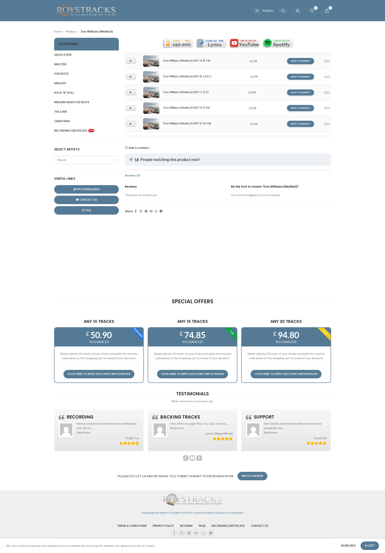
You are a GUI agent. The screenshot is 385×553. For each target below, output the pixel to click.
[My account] (297, 11)
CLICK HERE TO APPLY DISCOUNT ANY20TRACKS (286, 374)
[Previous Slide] (186, 458)
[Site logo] (86, 10)
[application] (131, 61)
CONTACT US (88, 199)
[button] (83, 432)
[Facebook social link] (135, 211)
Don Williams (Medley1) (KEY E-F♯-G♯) (187, 123)
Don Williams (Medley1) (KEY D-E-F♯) (186, 107)
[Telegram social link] (161, 211)
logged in (253, 195)
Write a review (252, 475)
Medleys (71, 31)
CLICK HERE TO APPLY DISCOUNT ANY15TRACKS (192, 374)
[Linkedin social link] (151, 211)
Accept (370, 545)
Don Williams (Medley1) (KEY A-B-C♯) (186, 60)
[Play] (131, 63)
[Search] (283, 11)
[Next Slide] (199, 458)
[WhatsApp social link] (156, 211)
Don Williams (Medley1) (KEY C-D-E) (186, 92)
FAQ (88, 210)
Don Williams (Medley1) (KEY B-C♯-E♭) (187, 76)
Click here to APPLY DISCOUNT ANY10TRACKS (99, 374)
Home (58, 31)
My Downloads (88, 189)
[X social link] (140, 211)
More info (349, 545)
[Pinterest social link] (146, 211)
